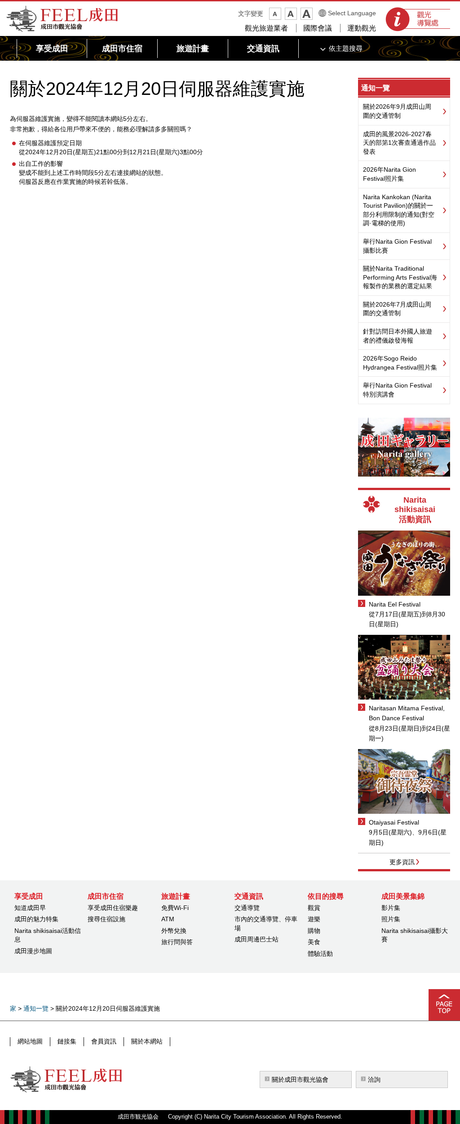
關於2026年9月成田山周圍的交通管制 (397, 111)
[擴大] (306, 13)
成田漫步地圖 (33, 951)
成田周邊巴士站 (256, 939)
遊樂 (314, 919)
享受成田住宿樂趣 (113, 907)
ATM (167, 919)
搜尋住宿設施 (106, 919)
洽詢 (374, 1079)
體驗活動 (320, 953)
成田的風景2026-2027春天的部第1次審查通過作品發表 (399, 142)
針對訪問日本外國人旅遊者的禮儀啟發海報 (397, 336)
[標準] (290, 13)
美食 (314, 942)
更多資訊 (402, 861)
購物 (314, 930)
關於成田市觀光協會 (300, 1079)
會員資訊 (103, 1041)
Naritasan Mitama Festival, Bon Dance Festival (407, 713)
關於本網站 (147, 1041)
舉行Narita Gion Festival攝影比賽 (397, 246)
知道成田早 (30, 907)
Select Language (352, 13)
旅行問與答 (177, 942)
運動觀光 (361, 28)
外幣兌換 (173, 930)
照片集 (390, 919)
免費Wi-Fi (175, 907)
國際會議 (317, 28)
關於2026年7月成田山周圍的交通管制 (397, 309)
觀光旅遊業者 (266, 28)
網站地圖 (30, 1041)
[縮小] (275, 13)
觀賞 (314, 907)
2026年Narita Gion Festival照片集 (389, 174)
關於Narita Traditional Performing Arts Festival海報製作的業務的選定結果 (400, 277)
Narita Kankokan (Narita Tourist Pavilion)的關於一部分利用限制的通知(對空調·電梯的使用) (398, 210)
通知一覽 (375, 88)
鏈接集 (67, 1041)
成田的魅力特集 (36, 919)
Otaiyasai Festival (394, 822)
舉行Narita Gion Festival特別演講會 (397, 390)
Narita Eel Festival (394, 604)
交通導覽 (247, 907)
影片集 (390, 907)
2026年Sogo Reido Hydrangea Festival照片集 (400, 363)
